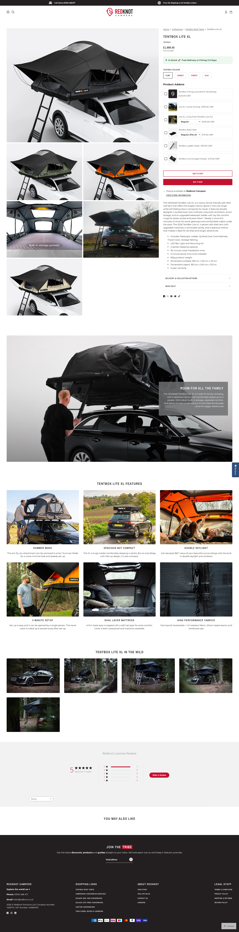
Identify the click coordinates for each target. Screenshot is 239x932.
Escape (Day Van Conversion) (89, 898)
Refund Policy (221, 902)
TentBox (167, 42)
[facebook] (8, 913)
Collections (177, 29)
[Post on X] (168, 296)
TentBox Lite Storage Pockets (193, 159)
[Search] (13, 12)
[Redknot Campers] (119, 12)
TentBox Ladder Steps (189, 146)
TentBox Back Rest (188, 130)
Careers (141, 902)
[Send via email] (175, 296)
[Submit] (131, 859)
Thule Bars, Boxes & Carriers (89, 911)
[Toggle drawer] (8, 12)
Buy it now (197, 182)
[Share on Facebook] (164, 296)
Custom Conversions (85, 907)
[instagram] (11, 913)
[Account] (226, 12)
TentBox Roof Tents (194, 29)
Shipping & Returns (223, 898)
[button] (179, 296)
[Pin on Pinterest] (171, 296)
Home (166, 29)
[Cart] (231, 12)
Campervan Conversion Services (91, 894)
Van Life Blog (144, 894)
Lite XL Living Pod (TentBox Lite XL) (196, 117)
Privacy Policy (221, 894)
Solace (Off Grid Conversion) (89, 902)
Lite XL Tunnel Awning (189, 107)
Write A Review (159, 775)
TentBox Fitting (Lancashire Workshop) (197, 92)
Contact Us (143, 898)
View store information (178, 195)
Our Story (142, 889)
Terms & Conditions (223, 889)
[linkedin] (15, 913)
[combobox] (41, 798)
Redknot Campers (196, 191)
